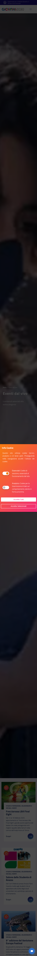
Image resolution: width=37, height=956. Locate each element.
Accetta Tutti (18, 499)
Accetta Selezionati (18, 506)
